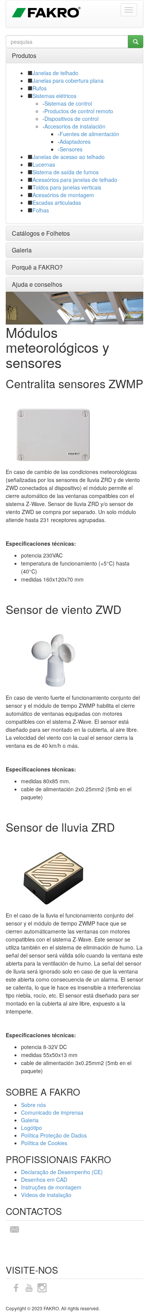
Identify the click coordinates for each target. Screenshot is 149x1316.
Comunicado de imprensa (52, 1112)
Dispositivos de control (71, 118)
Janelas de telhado (55, 73)
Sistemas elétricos (54, 96)
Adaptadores (75, 141)
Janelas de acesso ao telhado (68, 157)
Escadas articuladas (56, 202)
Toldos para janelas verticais (66, 187)
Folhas (40, 210)
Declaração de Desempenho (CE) (62, 1172)
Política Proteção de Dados (54, 1135)
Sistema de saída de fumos (65, 172)
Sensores (71, 149)
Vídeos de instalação (46, 1195)
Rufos (39, 88)
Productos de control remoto (78, 111)
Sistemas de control (68, 103)
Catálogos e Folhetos (41, 233)
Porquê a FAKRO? (37, 267)
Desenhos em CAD (44, 1179)
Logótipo (31, 1127)
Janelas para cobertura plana (68, 80)
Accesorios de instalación (74, 126)
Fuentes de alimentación (89, 134)
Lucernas (43, 164)
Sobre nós (33, 1105)
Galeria (22, 250)
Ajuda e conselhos (37, 284)
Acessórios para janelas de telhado (74, 179)
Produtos (24, 55)
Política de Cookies (44, 1143)
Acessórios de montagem (63, 195)
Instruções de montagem (51, 1187)
